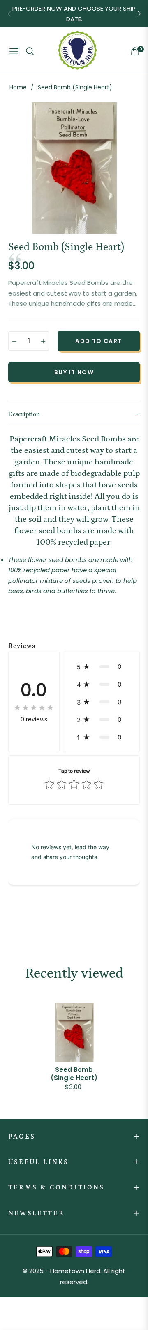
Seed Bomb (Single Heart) (74, 1074)
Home (18, 87)
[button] (139, 14)
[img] (33, 707)
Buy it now (74, 372)
